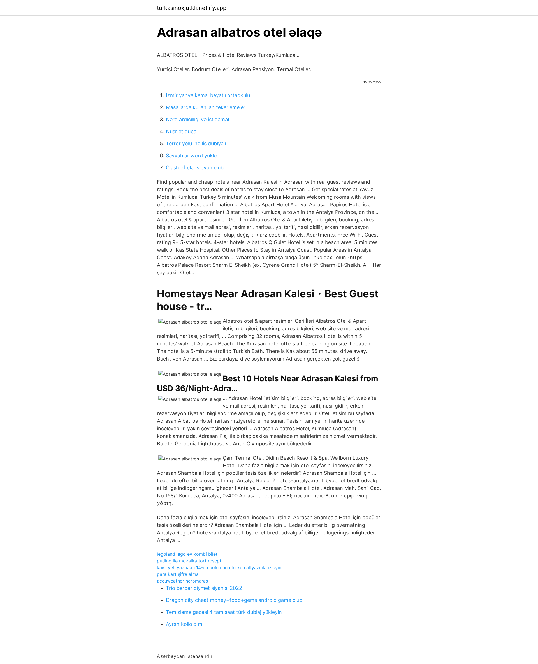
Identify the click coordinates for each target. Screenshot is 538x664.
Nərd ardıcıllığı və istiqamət (198, 119)
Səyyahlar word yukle (191, 155)
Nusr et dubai (182, 131)
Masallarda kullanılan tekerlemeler (205, 107)
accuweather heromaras (182, 581)
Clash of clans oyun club (195, 167)
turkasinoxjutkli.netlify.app (191, 8)
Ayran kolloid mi (184, 624)
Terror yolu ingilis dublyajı (196, 143)
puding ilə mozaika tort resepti (189, 561)
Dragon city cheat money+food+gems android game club (234, 600)
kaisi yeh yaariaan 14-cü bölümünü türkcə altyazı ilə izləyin (219, 567)
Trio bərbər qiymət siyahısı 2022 (204, 588)
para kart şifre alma (178, 574)
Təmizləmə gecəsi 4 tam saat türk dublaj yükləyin (224, 612)
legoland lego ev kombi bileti (188, 554)
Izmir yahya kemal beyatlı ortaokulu (208, 95)
